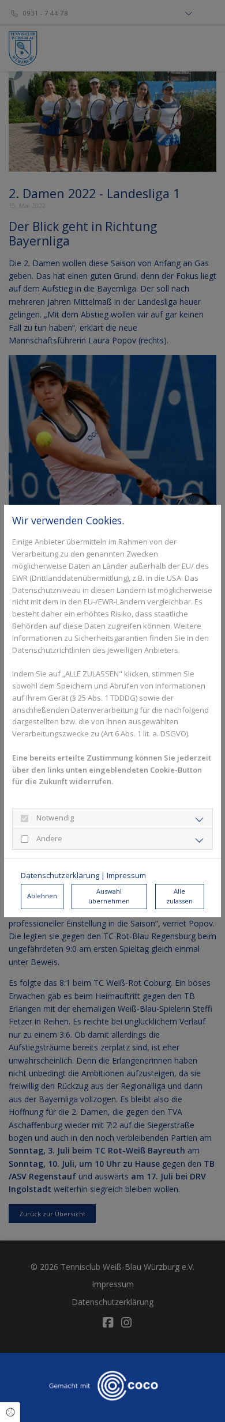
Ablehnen (42, 895)
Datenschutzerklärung (60, 875)
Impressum (126, 875)
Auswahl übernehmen (109, 896)
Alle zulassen (179, 896)
